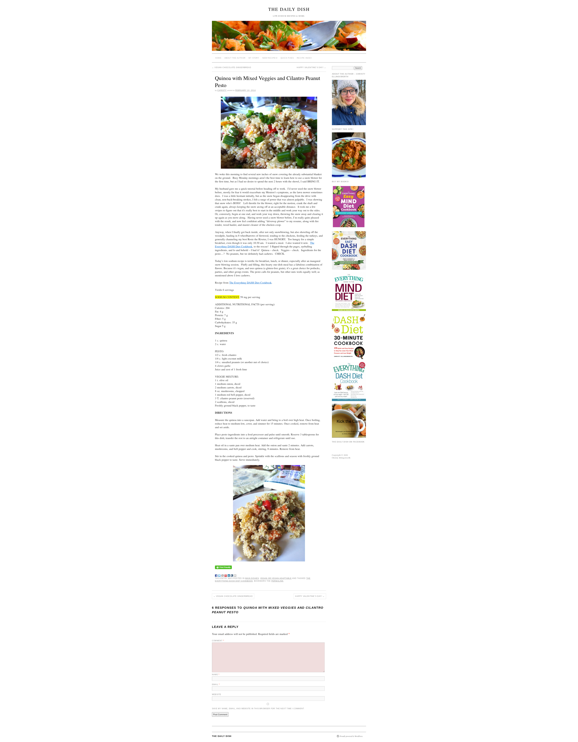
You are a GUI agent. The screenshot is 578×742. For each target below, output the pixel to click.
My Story (254, 58)
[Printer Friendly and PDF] (223, 567)
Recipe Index (304, 58)
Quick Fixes (287, 58)
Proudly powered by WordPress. (351, 736)
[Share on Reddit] (222, 575)
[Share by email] (235, 575)
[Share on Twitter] (219, 575)
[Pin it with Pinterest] (225, 575)
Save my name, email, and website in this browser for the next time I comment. (258, 709)
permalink (277, 581)
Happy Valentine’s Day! (311, 67)
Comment (218, 641)
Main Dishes (252, 578)
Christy (222, 90)
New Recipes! (270, 58)
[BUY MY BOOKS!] (349, 206)
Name (215, 674)
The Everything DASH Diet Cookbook (250, 282)
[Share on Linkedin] (229, 575)
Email (216, 684)
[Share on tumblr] (232, 575)
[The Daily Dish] (289, 37)
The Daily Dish (289, 9)
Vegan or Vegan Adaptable (276, 578)
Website (216, 694)
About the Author (234, 58)
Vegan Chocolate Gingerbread (231, 67)
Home (218, 58)
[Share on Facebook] (216, 575)
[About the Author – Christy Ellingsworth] (349, 102)
